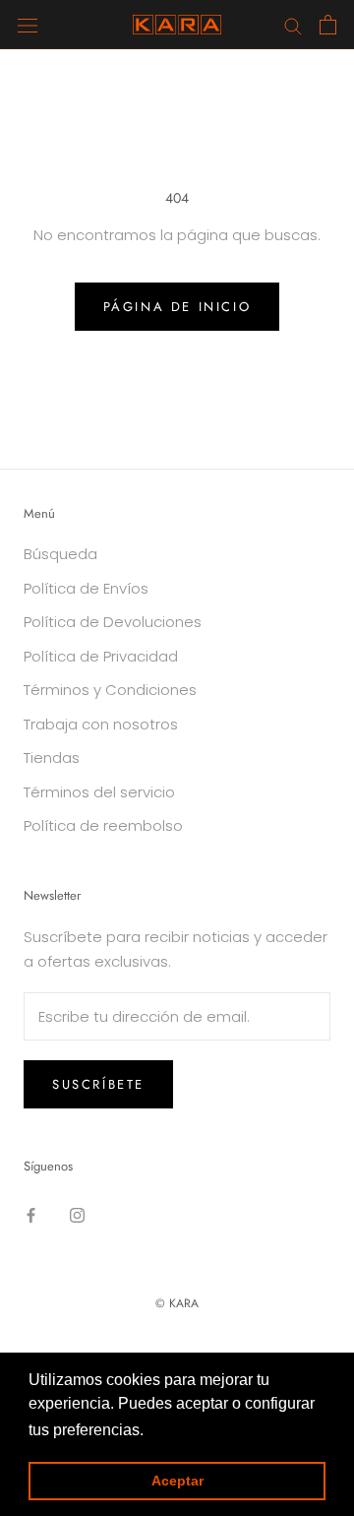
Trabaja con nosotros (101, 724)
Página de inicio (177, 306)
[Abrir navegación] (27, 24)
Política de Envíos (86, 588)
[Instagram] (77, 1214)
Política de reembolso (103, 825)
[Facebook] (31, 1214)
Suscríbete (98, 1084)
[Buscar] (293, 24)
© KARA (177, 1303)
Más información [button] (208, 1429)
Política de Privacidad (101, 656)
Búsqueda (60, 553)
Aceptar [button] (177, 1480)
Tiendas (52, 757)
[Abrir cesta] (328, 24)
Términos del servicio (99, 792)
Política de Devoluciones (113, 621)
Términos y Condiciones (110, 689)
